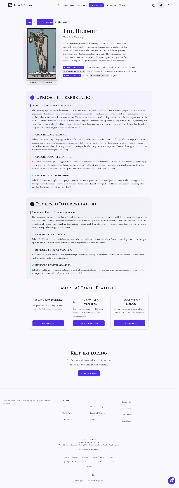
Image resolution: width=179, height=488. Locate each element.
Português (83, 462)
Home (64, 406)
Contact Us (126, 402)
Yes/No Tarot (67, 413)
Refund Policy (126, 421)
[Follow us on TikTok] (85, 474)
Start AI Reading (48, 323)
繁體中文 (85, 457)
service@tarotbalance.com (91, 449)
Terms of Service (127, 414)
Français (94, 457)
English (66, 457)
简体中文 (75, 457)
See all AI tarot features (89, 373)
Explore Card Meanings (89, 323)
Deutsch (102, 457)
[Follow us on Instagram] (93, 474)
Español (74, 462)
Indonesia (89, 466)
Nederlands (101, 462)
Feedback (93, 419)
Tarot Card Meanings (97, 413)
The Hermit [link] (62, 22)
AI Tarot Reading (96, 406)
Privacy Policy (126, 408)
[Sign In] (168, 5)
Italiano (92, 462)
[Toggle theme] (161, 5)
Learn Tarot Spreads (129, 323)
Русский (111, 462)
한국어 (66, 462)
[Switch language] (153, 5)
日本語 (111, 457)
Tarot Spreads (67, 419)
